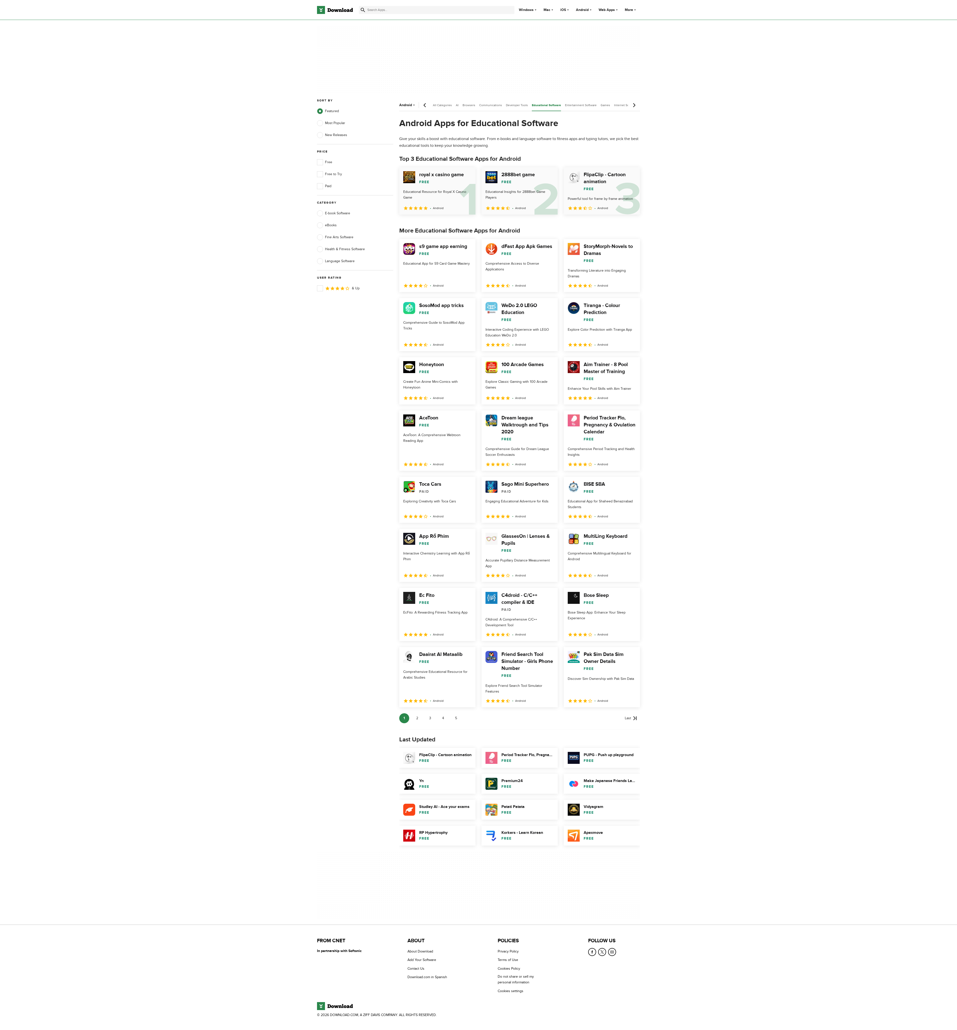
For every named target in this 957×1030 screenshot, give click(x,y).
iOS (563, 10)
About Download (420, 951)
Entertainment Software (581, 105)
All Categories (442, 105)
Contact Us (415, 968)
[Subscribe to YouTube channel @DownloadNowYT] (612, 952)
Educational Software (546, 105)
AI (457, 105)
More (629, 10)
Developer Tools (517, 105)
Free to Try (333, 174)
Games (605, 105)
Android (582, 10)
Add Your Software (421, 960)
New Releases (336, 135)
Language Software (340, 261)
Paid (328, 186)
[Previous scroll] (425, 105)
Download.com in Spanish (427, 977)
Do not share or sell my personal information (516, 979)
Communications (490, 105)
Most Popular (335, 123)
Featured (332, 111)
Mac (547, 10)
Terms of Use (508, 960)
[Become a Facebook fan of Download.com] (592, 952)
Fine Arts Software (339, 237)
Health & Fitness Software (345, 249)
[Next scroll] (634, 105)
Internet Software (625, 105)
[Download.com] (335, 10)
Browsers (469, 105)
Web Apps (607, 10)
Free (328, 162)
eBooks (331, 225)
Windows (526, 10)
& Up (356, 288)
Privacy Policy (508, 951)
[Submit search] (363, 10)
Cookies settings (510, 991)
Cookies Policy (509, 968)
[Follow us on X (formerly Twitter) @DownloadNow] (602, 952)
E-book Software (337, 213)
